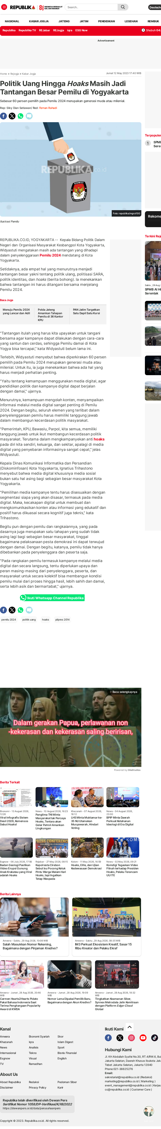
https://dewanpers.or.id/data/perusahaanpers (32, 1108)
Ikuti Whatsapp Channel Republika (55, 598)
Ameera (5, 1036)
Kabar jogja (39, 21)
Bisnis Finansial (67, 1053)
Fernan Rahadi (48, 107)
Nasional (12, 21)
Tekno (33, 1053)
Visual (33, 1058)
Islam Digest (65, 1042)
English (62, 1058)
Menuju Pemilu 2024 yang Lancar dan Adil (16, 311)
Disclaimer (6, 1087)
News (3, 1047)
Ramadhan (35, 1063)
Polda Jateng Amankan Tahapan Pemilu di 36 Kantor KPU (50, 315)
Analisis (33, 1047)
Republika (9, 30)
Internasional (8, 1053)
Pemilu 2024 (50, 255)
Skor (60, 1036)
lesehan (131, 21)
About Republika (10, 1082)
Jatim (84, 21)
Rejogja (14, 73)
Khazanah (6, 1042)
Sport (61, 1047)
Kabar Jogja (29, 73)
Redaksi (34, 1082)
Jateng (64, 21)
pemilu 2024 (8, 619)
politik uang (29, 619)
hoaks (99, 439)
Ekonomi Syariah (39, 1036)
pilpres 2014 (62, 619)
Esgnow (5, 1058)
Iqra (31, 1042)
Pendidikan (106, 21)
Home (3, 73)
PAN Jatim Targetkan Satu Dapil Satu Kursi (86, 311)
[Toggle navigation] (4, 7)
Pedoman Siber (67, 1082)
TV (2, 1063)
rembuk (153, 21)
